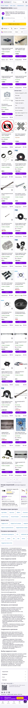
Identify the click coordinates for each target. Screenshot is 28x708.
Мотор (23, 538)
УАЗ (14, 538)
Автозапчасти (20, 5)
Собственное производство (7, 534)
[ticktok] (9, 692)
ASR (18, 538)
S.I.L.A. (2, 538)
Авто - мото (12, 5)
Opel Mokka (4, 512)
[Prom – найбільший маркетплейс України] (2, 2)
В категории (7, 2)
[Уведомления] (26, 2)
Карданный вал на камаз (21, 527)
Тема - (6, 683)
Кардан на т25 (4, 523)
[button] (7, 56)
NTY (17, 534)
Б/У (22, 32)
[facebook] (4, 692)
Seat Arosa (11, 512)
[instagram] (7, 692)
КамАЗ (8, 538)
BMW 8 (18, 512)
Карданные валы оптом (6, 543)
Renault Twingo (4, 516)
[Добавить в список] (12, 45)
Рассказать (20, 698)
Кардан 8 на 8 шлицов (16, 523)
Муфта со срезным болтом (7, 527)
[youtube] (2, 692)
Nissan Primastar (15, 516)
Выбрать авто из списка (14, 24)
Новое (16, 32)
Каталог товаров (4, 5)
